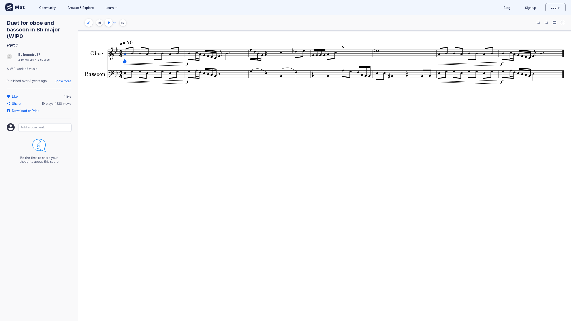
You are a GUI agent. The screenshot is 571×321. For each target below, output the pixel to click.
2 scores (43, 59)
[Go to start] (99, 22)
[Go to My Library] (15, 7)
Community (47, 8)
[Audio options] (114, 23)
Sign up (530, 8)
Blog (507, 8)
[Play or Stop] (109, 23)
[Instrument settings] (89, 23)
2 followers (26, 59)
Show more (63, 81)
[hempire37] (9, 57)
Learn (110, 8)
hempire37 (31, 54)
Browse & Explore (81, 8)
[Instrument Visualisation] (123, 22)
